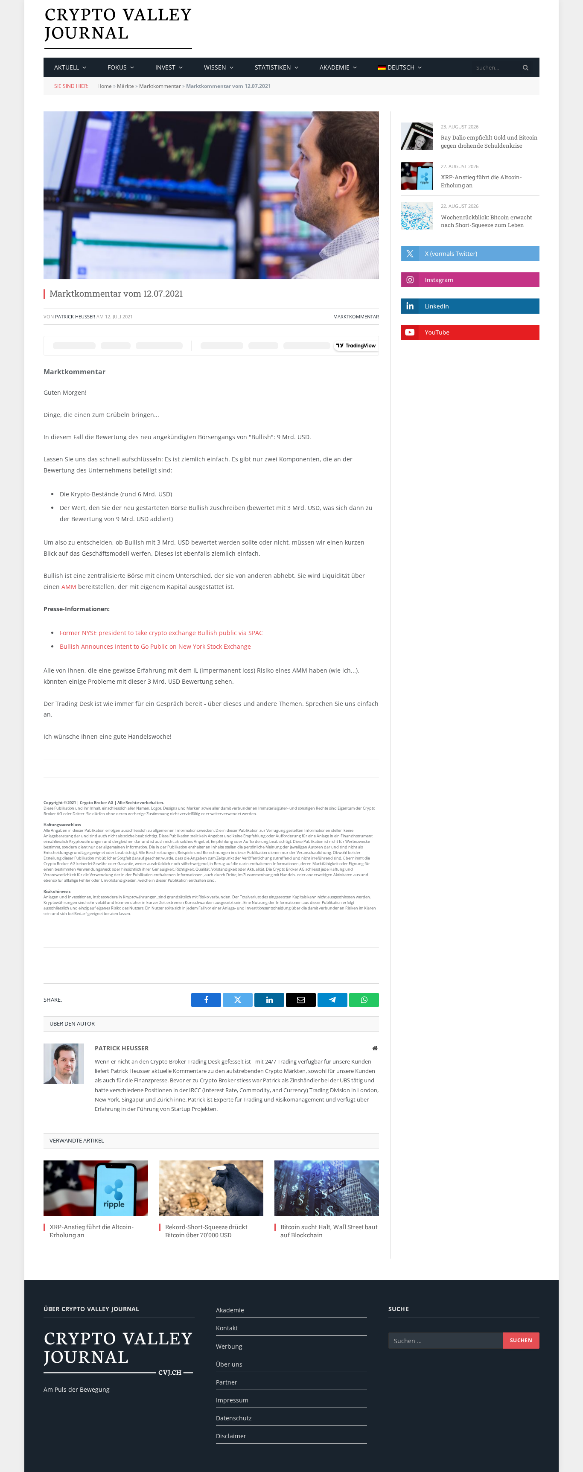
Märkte (125, 86)
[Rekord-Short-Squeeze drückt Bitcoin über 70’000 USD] (211, 1188)
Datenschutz (234, 1418)
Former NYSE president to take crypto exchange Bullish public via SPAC (161, 633)
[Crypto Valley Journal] (118, 28)
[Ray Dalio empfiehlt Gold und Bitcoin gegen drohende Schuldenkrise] (417, 136)
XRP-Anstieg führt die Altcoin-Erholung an (92, 1231)
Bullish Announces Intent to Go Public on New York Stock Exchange (155, 646)
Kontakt (227, 1328)
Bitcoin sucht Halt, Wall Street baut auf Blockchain (329, 1231)
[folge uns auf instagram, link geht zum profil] (470, 279)
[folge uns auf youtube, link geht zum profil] (470, 332)
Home (104, 86)
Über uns (229, 1364)
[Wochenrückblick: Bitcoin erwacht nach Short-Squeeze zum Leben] (417, 216)
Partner (226, 1382)
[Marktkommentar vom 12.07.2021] (211, 195)
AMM (68, 587)
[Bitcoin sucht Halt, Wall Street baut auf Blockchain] (326, 1188)
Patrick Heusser (75, 316)
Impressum (232, 1400)
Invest (165, 67)
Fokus (117, 67)
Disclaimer (231, 1436)
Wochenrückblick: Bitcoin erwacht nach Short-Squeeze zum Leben (486, 221)
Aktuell (66, 67)
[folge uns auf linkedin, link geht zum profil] (470, 305)
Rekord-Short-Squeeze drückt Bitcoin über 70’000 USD (206, 1231)
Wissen (215, 67)
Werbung (229, 1346)
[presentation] (526, 67)
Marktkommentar (160, 86)
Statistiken (273, 67)
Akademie (335, 67)
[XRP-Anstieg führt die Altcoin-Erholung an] (96, 1188)
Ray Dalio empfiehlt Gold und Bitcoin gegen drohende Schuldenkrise (489, 141)
